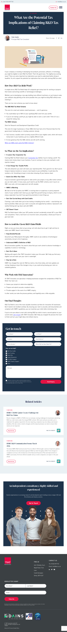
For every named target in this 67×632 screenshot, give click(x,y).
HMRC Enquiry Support (13, 361)
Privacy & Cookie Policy (14, 628)
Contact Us (53, 7)
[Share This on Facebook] (56, 38)
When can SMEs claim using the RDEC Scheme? (19, 143)
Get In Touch (33, 503)
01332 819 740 (9, 1)
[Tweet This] (58, 38)
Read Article (11, 430)
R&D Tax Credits (11, 351)
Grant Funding (10, 353)
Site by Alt (6, 628)
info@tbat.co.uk (61, 1)
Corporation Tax (33, 158)
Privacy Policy (20, 383)
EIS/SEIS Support (11, 359)
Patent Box (10, 355)
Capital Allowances (12, 357)
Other (8, 363)
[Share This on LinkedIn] (61, 38)
